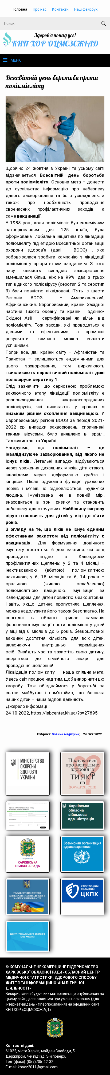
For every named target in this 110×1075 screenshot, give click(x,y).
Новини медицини (65, 734)
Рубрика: (44, 734)
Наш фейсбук (85, 9)
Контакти (60, 9)
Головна (20, 9)
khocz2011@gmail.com (38, 1067)
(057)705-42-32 (40, 1062)
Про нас (39, 9)
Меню (16, 60)
